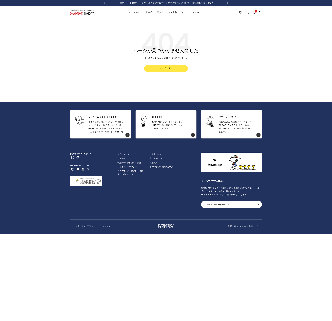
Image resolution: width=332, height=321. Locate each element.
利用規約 (153, 162)
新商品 (149, 12)
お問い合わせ (123, 154)
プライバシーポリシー (127, 166)
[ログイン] (247, 12)
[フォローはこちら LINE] (77, 157)
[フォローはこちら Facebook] (83, 169)
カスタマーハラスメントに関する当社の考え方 (130, 173)
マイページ (122, 158)
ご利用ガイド (155, 154)
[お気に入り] (240, 12)
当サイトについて (157, 158)
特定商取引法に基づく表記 (129, 162)
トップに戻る (166, 68)
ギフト (184, 12)
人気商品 (172, 12)
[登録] (258, 205)
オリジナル (198, 12)
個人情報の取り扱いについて (162, 166)
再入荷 (160, 12)
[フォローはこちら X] (88, 169)
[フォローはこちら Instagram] (72, 157)
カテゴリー (134, 12)
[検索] (260, 12)
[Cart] (254, 12)
